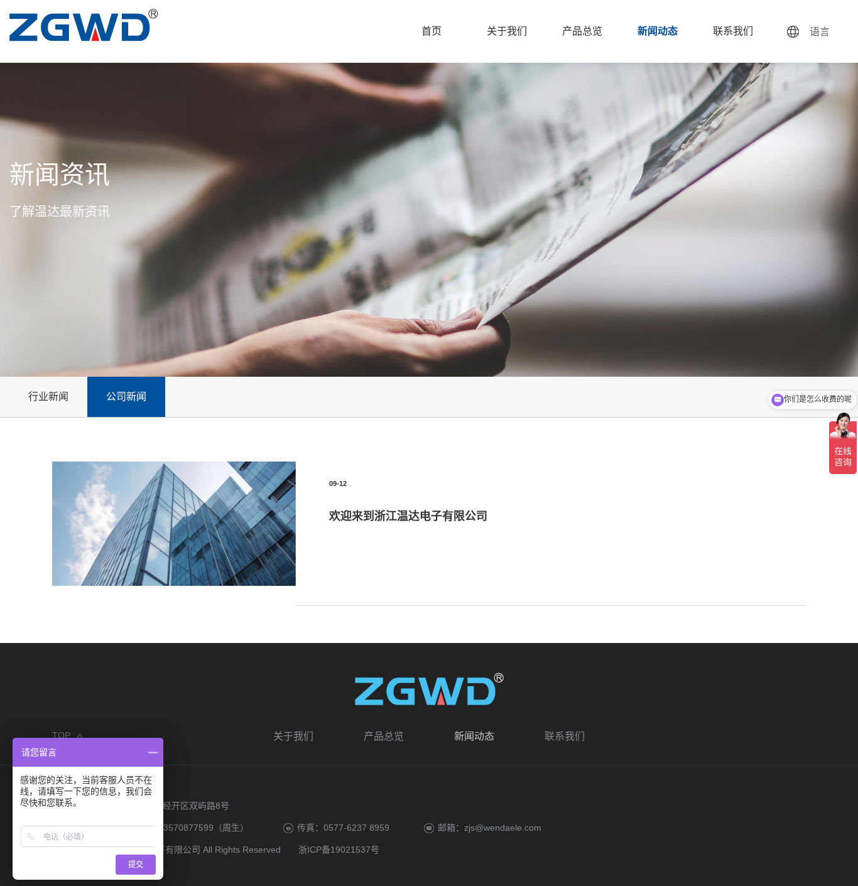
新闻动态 (658, 31)
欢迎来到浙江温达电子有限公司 (408, 516)
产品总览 (582, 31)
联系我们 (733, 31)
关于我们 (507, 31)
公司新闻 (126, 396)
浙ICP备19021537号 (338, 850)
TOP (61, 735)
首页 (431, 31)
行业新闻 (48, 396)
